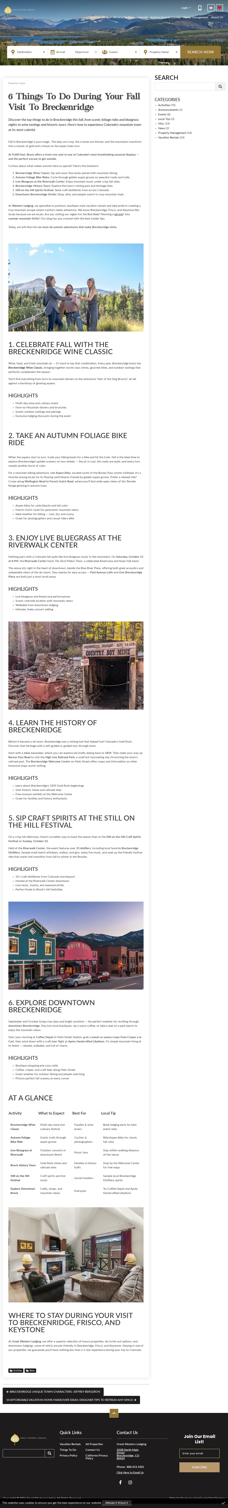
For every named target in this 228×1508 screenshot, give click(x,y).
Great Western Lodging (26, 1341)
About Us (217, 17)
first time (93, 214)
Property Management (172, 133)
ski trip (118, 214)
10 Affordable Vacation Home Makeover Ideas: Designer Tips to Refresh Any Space (69, 1400)
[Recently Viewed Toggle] (210, 7)
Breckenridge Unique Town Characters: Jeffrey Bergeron (55, 1391)
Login (185, 7)
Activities (17, 1371)
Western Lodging (22, 205)
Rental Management (195, 17)
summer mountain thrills (23, 218)
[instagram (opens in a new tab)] (130, 1482)
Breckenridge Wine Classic (25, 367)
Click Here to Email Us (130, 1472)
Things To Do (68, 1449)
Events (162, 114)
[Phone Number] (200, 8)
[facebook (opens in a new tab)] (121, 1482)
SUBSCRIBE (199, 1467)
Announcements (168, 109)
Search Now (200, 52)
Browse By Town (124, 17)
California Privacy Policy (97, 1457)
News (32, 1371)
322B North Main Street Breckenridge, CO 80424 (128, 1454)
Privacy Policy (68, 1455)
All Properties (94, 1444)
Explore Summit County (165, 17)
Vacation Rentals (100, 17)
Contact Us (93, 1449)
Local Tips (164, 119)
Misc (161, 123)
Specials (143, 17)
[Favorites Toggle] (219, 7)
